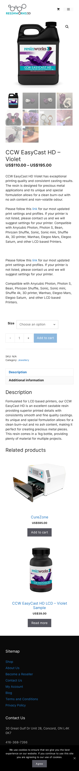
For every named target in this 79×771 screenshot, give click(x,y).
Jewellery (23, 360)
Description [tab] (18, 372)
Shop (9, 662)
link (34, 209)
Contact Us (14, 680)
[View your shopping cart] (58, 9)
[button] (67, 26)
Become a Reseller (19, 674)
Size (11, 323)
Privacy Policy (16, 705)
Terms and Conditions (22, 699)
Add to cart (45, 338)
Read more (39, 623)
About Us (12, 668)
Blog (9, 693)
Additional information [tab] (26, 380)
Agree (39, 763)
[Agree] (74, 758)
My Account (14, 686)
